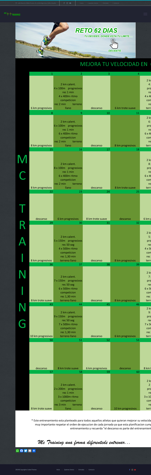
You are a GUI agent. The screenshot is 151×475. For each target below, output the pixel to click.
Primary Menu (145, 14)
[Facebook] (64, 3)
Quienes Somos (93, 3)
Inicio (82, 3)
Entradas (106, 3)
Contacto (116, 3)
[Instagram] (67, 3)
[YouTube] (70, 3)
